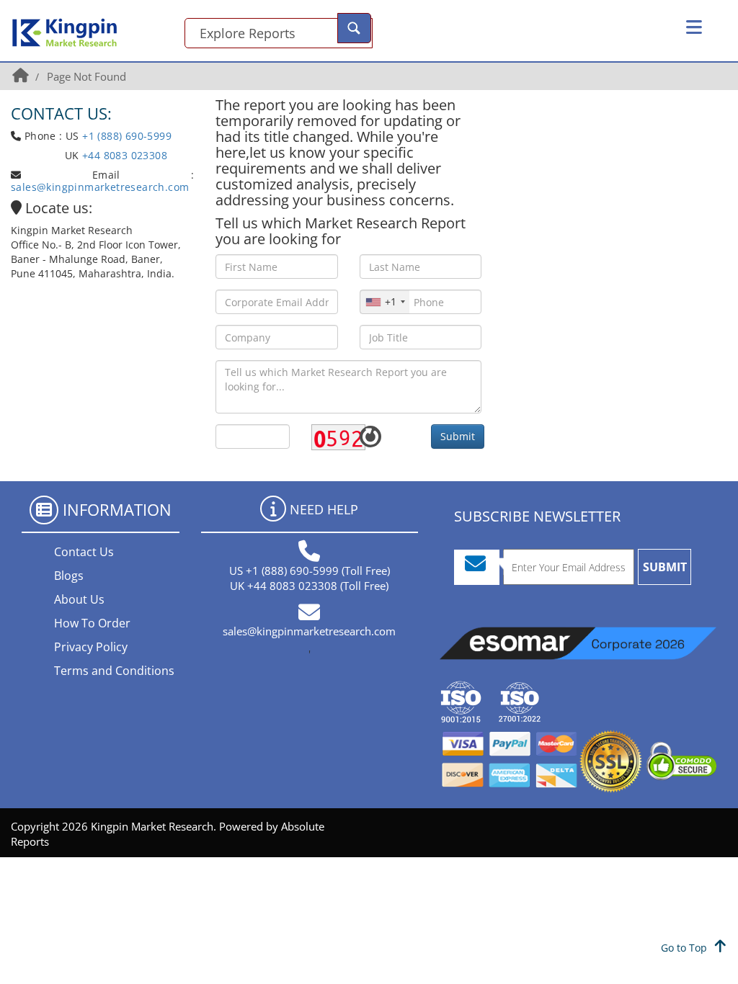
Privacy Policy (91, 647)
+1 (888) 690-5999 (127, 136)
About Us (79, 599)
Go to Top (685, 947)
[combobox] (384, 301)
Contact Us (84, 552)
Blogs (69, 575)
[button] (694, 27)
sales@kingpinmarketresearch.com (100, 187)
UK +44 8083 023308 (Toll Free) (309, 585)
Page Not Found (86, 76)
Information (117, 509)
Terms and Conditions (114, 671)
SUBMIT (665, 567)
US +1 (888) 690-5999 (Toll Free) (309, 570)
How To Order (92, 623)
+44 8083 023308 (123, 155)
